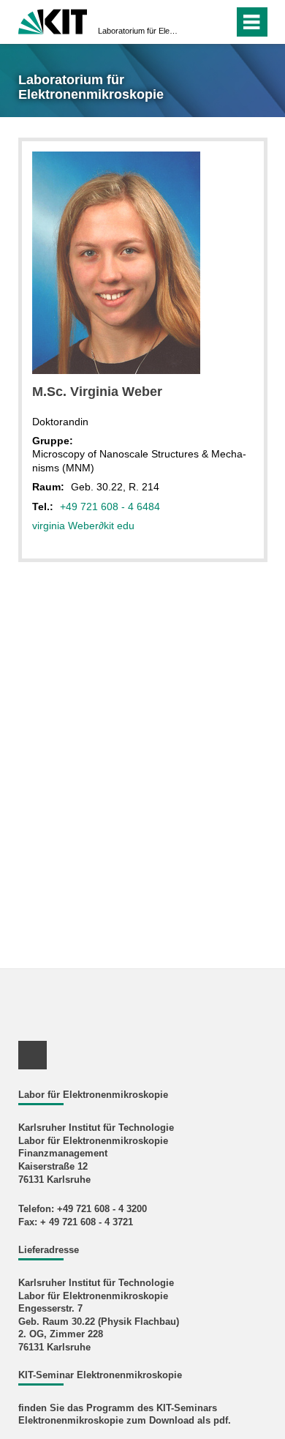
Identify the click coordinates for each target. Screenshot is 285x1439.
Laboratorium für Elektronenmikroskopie (138, 30)
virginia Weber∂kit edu (83, 525)
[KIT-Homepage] (53, 20)
